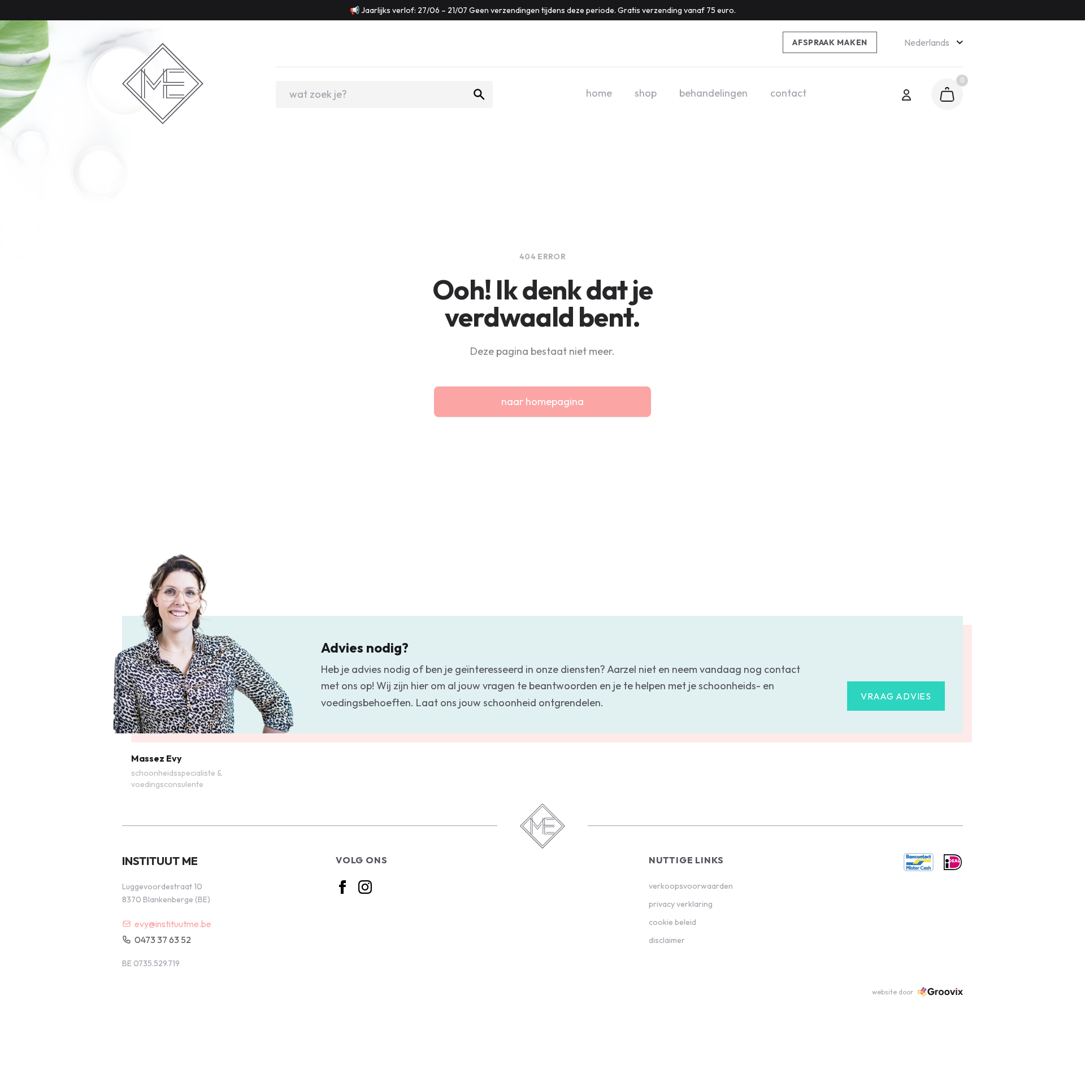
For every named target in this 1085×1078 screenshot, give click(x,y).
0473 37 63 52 (162, 939)
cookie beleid (672, 922)
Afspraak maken (829, 42)
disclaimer (667, 940)
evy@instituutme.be (172, 923)
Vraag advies (896, 696)
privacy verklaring (681, 904)
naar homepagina (542, 401)
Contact (788, 92)
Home (599, 92)
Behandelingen (713, 92)
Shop (646, 92)
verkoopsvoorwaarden (691, 886)
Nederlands (926, 42)
